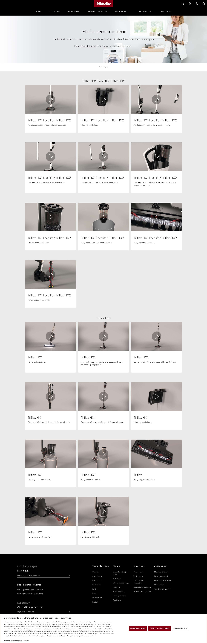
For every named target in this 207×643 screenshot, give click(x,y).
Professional (164, 11)
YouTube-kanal (88, 46)
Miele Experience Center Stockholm (30, 590)
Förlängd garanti (119, 596)
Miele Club (117, 579)
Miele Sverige (97, 576)
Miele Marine (159, 585)
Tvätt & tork (54, 11)
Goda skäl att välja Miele (119, 573)
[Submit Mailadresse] (69, 612)
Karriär (94, 589)
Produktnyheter (118, 591)
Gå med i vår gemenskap (30, 607)
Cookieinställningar (180, 628)
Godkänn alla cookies (137, 628)
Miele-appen (138, 576)
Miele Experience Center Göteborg (30, 593)
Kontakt (95, 602)
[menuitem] (40, 11)
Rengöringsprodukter (97, 11)
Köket (38, 11)
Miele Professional (161, 576)
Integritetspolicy (17, 640)
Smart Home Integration (138, 582)
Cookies (26, 640)
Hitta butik (22, 571)
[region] (103, 628)
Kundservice (145, 11)
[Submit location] (69, 576)
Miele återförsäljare (161, 572)
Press (94, 593)
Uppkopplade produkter (142, 587)
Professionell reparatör (162, 580)
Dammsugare (73, 11)
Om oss (95, 572)
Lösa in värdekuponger (121, 583)
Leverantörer (97, 598)
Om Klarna (117, 600)
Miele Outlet (96, 580)
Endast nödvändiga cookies (159, 628)
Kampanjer (117, 587)
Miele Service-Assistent (142, 591)
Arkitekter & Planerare (162, 589)
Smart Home (120, 11)
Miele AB (7, 640)
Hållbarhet (96, 585)
